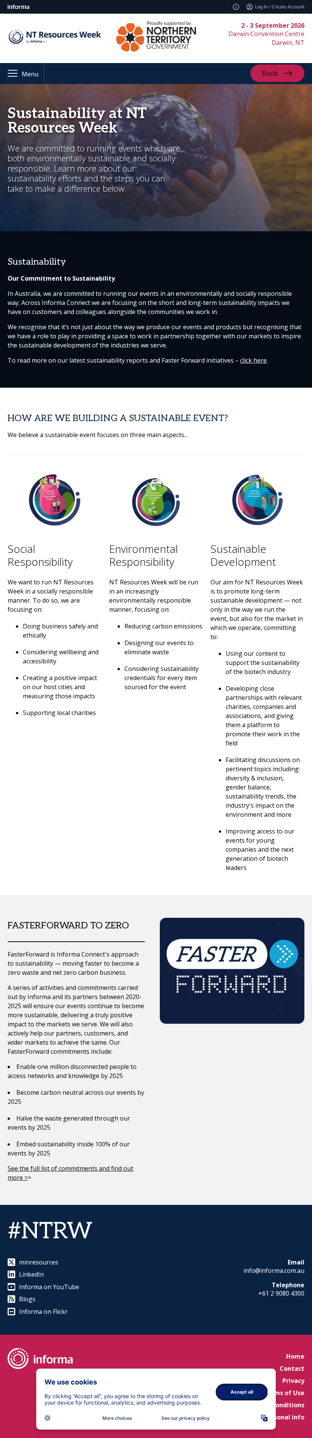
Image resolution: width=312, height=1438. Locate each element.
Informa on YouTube (49, 1287)
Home (295, 1356)
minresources (38, 1262)
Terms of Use (283, 1393)
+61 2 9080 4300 (281, 1293)
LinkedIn (31, 1274)
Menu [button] (30, 74)
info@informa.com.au (274, 1270)
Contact (292, 1368)
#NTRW (50, 1231)
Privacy (293, 1380)
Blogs (27, 1299)
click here (253, 360)
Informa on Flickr (43, 1311)
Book (270, 73)
